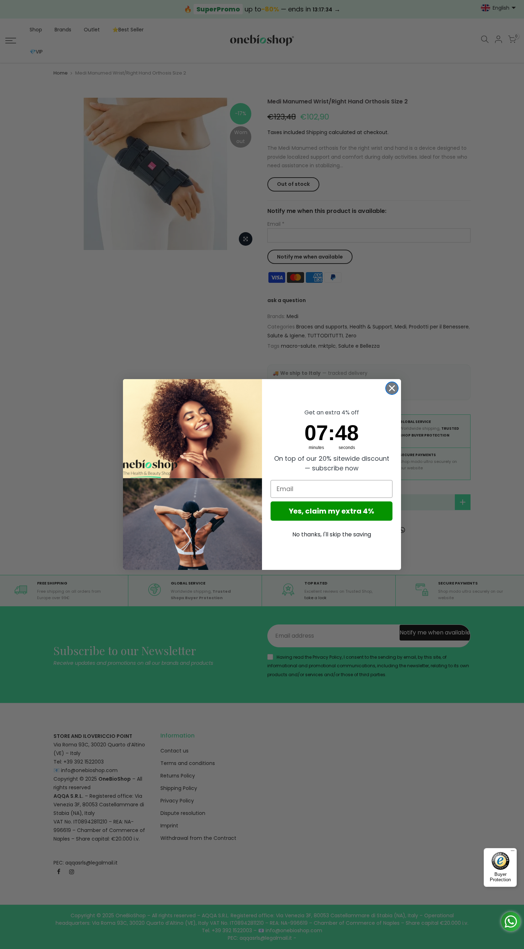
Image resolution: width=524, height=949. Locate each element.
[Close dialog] (392, 388)
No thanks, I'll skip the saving (331, 534)
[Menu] (512, 852)
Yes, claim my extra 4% (331, 511)
